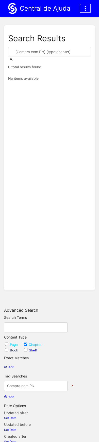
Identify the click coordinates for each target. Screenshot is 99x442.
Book (14, 350)
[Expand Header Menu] (85, 8)
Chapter (35, 345)
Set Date (10, 418)
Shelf (33, 350)
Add (11, 367)
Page (14, 345)
